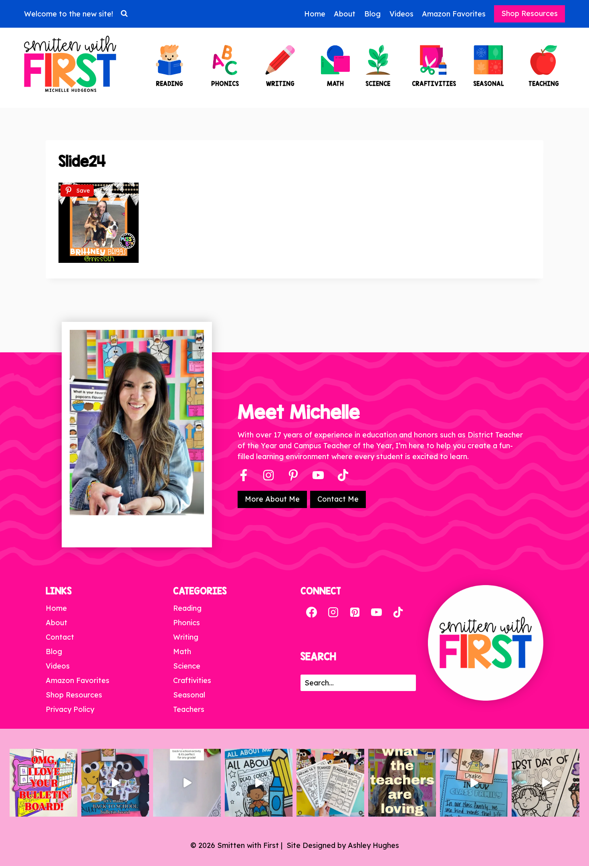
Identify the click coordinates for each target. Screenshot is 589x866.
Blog (372, 13)
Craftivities (192, 680)
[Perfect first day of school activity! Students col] (545, 783)
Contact (60, 637)
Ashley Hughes (373, 845)
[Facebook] (244, 475)
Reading (187, 608)
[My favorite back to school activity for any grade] (187, 783)
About (344, 13)
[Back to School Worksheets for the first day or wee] (330, 783)
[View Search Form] (124, 13)
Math (182, 651)
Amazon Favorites (454, 13)
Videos (401, 13)
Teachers (188, 709)
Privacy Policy (70, 709)
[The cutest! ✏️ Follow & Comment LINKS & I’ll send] (43, 783)
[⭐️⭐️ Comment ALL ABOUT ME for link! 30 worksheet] (258, 783)
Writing (185, 637)
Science (186, 666)
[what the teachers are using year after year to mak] (402, 783)
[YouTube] (318, 475)
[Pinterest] (293, 475)
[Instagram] (268, 475)
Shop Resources (529, 13)
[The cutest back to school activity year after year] (115, 783)
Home (314, 13)
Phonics (186, 622)
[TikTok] (398, 612)
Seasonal (189, 694)
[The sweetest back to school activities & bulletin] (474, 783)
